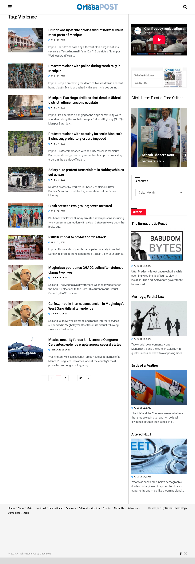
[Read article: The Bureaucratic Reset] (152, 245)
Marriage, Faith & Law (147, 297)
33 (80, 378)
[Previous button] (134, 137)
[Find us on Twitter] (185, 554)
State (21, 508)
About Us (119, 508)
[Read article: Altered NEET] (152, 456)
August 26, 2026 (142, 339)
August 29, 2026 (142, 266)
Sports (106, 508)
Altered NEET (141, 434)
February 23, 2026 (60, 350)
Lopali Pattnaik (153, 155)
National (41, 508)
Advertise (132, 508)
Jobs (26, 512)
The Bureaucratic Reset (149, 224)
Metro (30, 508)
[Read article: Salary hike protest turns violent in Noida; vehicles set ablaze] (25, 179)
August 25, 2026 (142, 408)
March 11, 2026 (58, 277)
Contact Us (14, 512)
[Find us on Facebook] (180, 554)
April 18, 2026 (57, 108)
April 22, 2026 (57, 40)
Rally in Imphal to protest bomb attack (77, 237)
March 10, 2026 (58, 314)
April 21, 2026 (57, 76)
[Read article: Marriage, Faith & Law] (152, 318)
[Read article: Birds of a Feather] (152, 387)
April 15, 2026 (57, 144)
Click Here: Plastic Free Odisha (157, 98)
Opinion (95, 508)
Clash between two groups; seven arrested (80, 206)
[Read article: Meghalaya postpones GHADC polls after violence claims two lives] (25, 277)
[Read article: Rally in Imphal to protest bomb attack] (25, 247)
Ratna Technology (176, 508)
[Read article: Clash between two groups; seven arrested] (25, 215)
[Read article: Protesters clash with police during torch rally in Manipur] (25, 75)
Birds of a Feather (144, 365)
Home (11, 508)
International (55, 508)
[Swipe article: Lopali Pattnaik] (159, 137)
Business (71, 508)
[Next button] (184, 137)
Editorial (83, 508)
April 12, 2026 (57, 242)
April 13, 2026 (57, 180)
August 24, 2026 (142, 477)
